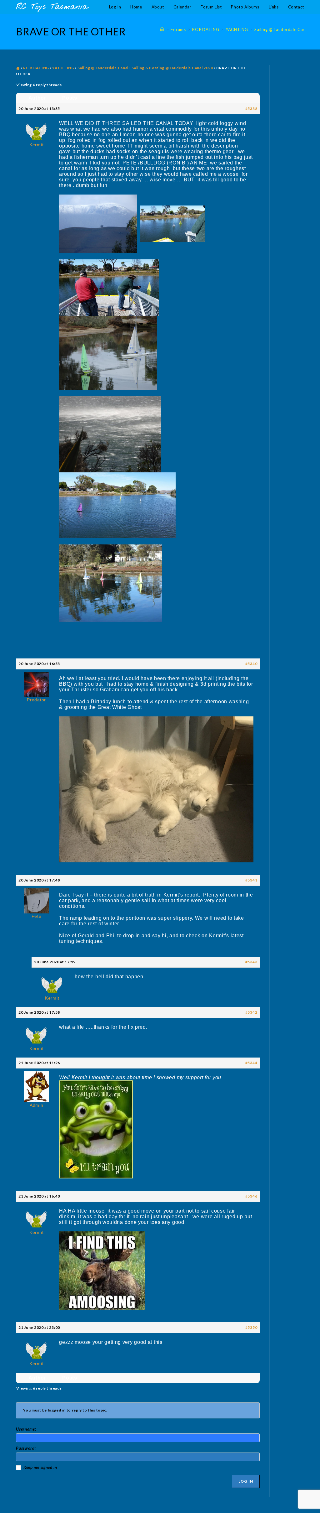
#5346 (251, 1196)
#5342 (251, 1012)
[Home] (162, 29)
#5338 (251, 108)
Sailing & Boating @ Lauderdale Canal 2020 (172, 67)
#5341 (251, 880)
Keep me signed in (40, 1467)
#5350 (251, 1327)
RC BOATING (36, 67)
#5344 (251, 1062)
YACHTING (63, 67)
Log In (245, 1481)
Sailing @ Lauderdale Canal (103, 67)
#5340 (251, 663)
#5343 (251, 961)
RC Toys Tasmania (52, 7)
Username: (26, 1429)
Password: (26, 1448)
